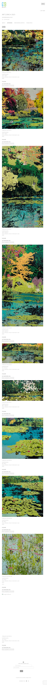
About (3, 22)
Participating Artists (19, 22)
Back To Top (42, 657)
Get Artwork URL (6, 83)
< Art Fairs (42, 10)
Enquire (4, 81)
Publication (29, 22)
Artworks (9, 22)
